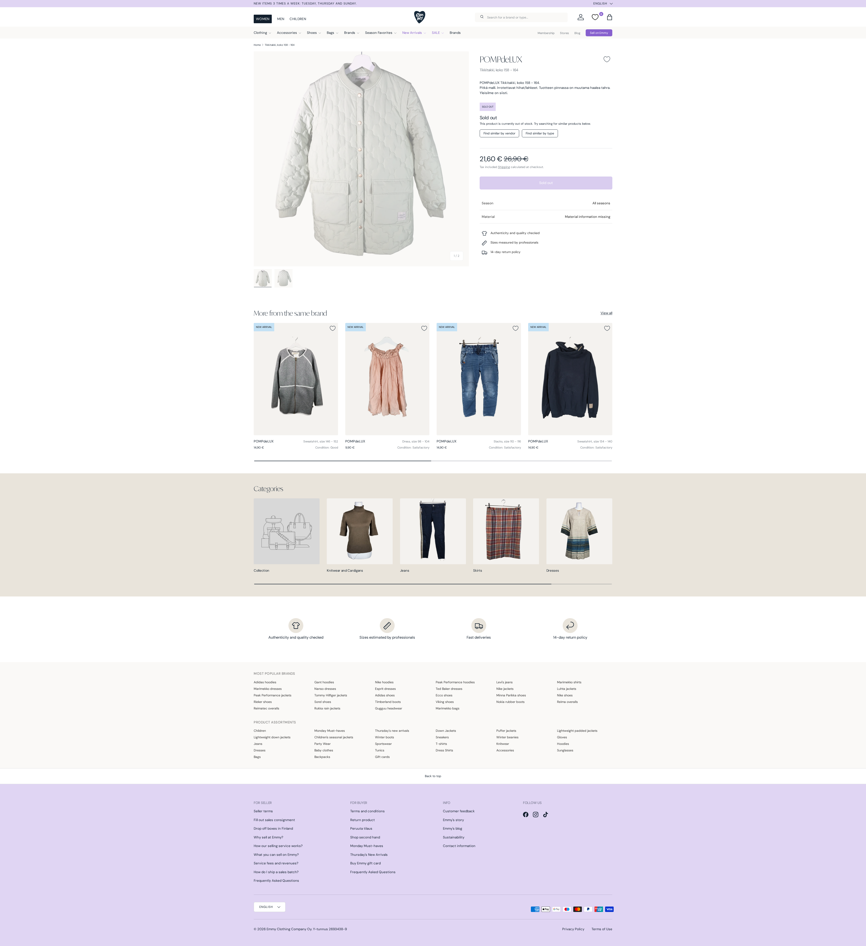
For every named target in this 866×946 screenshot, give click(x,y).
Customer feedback (459, 811)
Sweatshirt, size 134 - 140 (594, 441)
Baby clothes (323, 750)
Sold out (546, 182)
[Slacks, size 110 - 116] (479, 379)
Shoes (312, 32)
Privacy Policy (573, 929)
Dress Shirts (444, 750)
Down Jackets (446, 731)
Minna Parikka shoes (511, 695)
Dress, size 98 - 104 (415, 441)
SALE (436, 32)
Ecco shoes (444, 695)
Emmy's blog (452, 828)
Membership (546, 33)
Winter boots (384, 737)
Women (262, 19)
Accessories (287, 32)
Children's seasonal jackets (333, 737)
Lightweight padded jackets (577, 731)
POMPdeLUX (501, 59)
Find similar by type (540, 133)
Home (257, 44)
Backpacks (322, 757)
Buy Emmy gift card (365, 863)
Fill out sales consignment (274, 820)
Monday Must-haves (329, 731)
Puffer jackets (506, 731)
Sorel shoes (322, 702)
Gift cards (382, 757)
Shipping (504, 167)
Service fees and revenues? (276, 863)
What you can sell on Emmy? (276, 854)
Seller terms (263, 811)
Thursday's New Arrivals (369, 854)
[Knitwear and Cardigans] (360, 531)
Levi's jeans (504, 682)
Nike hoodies (384, 682)
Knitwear (502, 744)
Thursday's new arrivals (392, 731)
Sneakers (442, 737)
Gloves (562, 737)
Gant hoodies (324, 682)
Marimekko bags (447, 708)
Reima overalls (567, 702)
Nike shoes (565, 695)
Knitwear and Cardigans (345, 570)
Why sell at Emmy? (268, 837)
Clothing (260, 32)
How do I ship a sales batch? (276, 872)
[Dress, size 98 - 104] (387, 379)
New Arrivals (412, 32)
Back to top (433, 776)
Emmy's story (453, 820)
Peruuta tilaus (361, 828)
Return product (362, 820)
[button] (610, 17)
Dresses (552, 570)
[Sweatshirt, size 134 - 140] (570, 379)
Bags (330, 32)
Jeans (404, 570)
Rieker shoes (263, 702)
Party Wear (322, 744)
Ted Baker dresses (449, 689)
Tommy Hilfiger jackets (330, 695)
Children (298, 19)
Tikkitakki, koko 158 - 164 (280, 44)
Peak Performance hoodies (455, 682)
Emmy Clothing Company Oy (289, 929)
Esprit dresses (385, 689)
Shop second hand (365, 837)
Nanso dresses (325, 689)
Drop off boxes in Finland (273, 828)
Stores (564, 33)
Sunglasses (565, 750)
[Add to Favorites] (606, 59)
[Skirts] (506, 531)
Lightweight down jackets (272, 737)
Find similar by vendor (499, 133)
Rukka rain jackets (327, 708)
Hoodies (563, 744)
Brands (349, 32)
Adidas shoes (385, 695)
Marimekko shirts (569, 682)
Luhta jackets (566, 689)
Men (280, 19)
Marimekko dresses (268, 689)
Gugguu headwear (388, 708)
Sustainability (453, 837)
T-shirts (441, 744)
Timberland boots (388, 702)
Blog (577, 33)
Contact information (459, 846)
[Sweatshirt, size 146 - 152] (296, 379)
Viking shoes (445, 702)
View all (606, 313)
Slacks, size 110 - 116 (507, 441)
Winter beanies (507, 737)
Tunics (379, 750)
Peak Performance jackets (272, 695)
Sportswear (383, 744)
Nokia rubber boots (510, 702)
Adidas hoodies (265, 682)
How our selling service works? (278, 846)
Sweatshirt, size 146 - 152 (320, 441)
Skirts (477, 570)
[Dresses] (579, 531)
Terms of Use (602, 929)
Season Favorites (378, 32)
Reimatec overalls (266, 708)
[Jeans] (433, 531)
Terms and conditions (367, 811)
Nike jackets (505, 689)
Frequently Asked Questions (276, 880)
